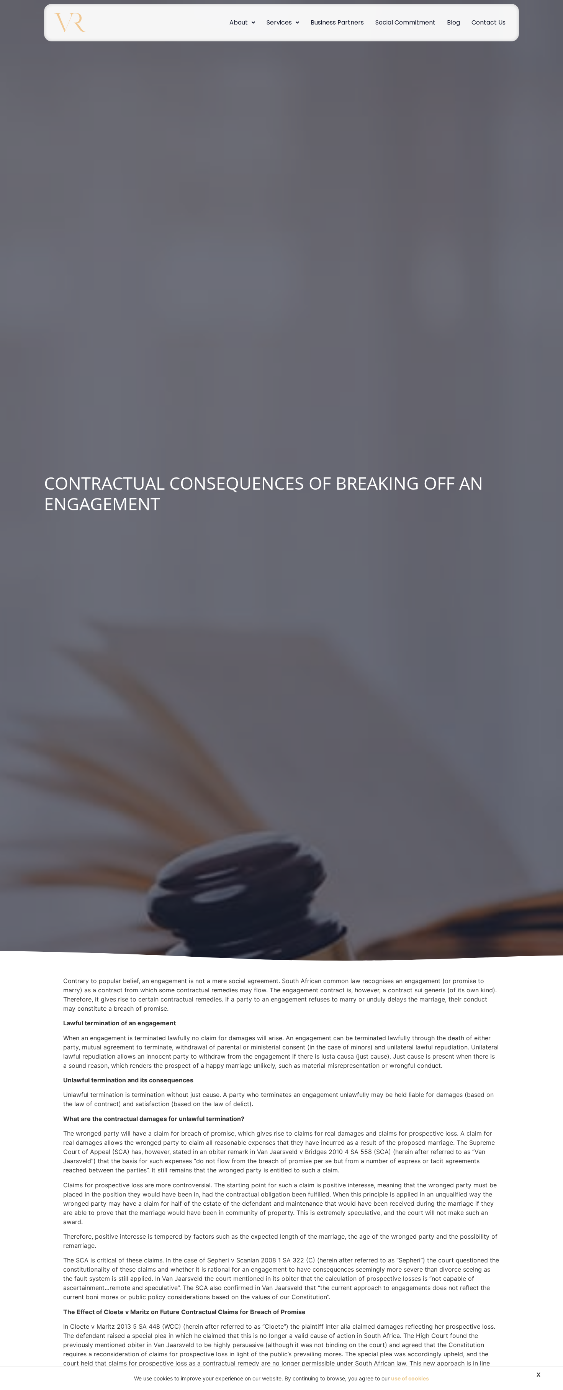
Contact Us (488, 22)
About (238, 22)
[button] (242, 22)
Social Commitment (405, 22)
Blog (453, 22)
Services (279, 22)
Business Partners (337, 22)
